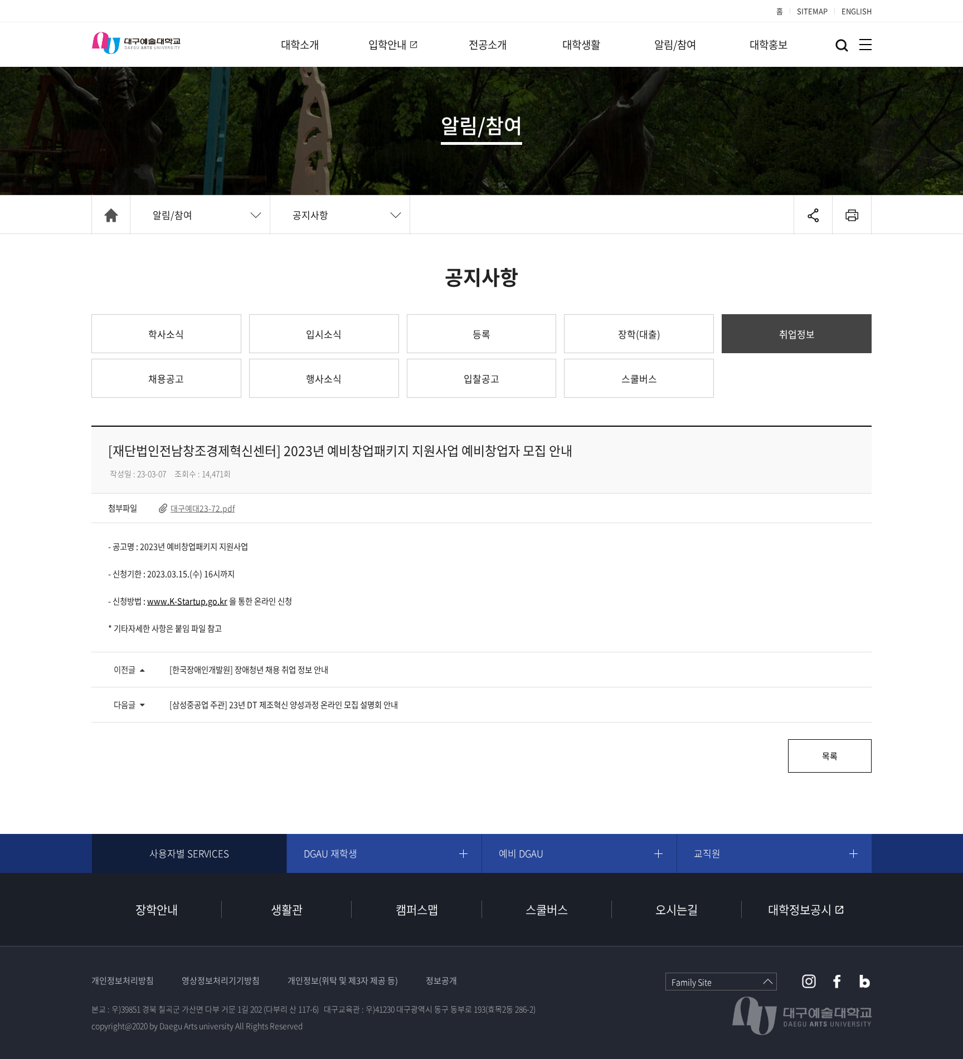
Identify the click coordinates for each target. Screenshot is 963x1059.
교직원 (707, 853)
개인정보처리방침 (122, 980)
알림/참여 (675, 44)
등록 (481, 334)
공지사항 (310, 215)
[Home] (111, 215)
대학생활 (581, 44)
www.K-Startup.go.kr (187, 601)
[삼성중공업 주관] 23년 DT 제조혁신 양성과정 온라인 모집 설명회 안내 (283, 705)
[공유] (813, 215)
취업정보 (797, 334)
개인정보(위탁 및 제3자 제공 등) (343, 980)
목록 (830, 756)
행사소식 (324, 378)
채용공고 (166, 378)
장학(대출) (639, 334)
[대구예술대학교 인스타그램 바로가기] (809, 981)
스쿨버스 (639, 378)
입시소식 (324, 334)
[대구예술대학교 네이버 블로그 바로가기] (865, 981)
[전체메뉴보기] (865, 44)
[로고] (136, 43)
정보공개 (441, 980)
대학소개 (300, 44)
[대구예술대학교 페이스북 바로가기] (837, 981)
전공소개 (488, 44)
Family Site (692, 982)
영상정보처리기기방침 (221, 980)
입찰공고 (481, 378)
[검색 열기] (841, 45)
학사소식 (166, 334)
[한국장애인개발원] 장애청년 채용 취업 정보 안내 (248, 669)
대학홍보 (768, 44)
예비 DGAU (521, 853)
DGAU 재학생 (330, 853)
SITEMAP (812, 11)
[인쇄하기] (852, 215)
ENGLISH (857, 11)
